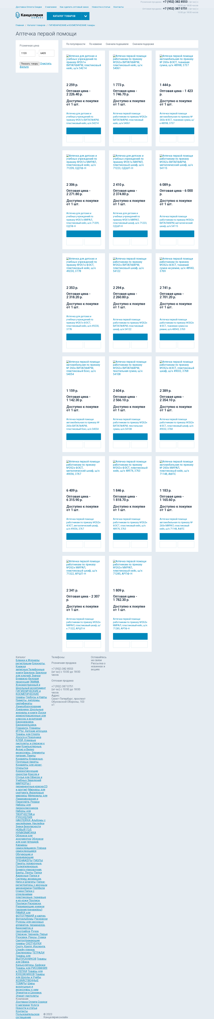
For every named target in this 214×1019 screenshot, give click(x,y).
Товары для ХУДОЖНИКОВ (29, 973)
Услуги (35, 1005)
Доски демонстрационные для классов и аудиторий (31, 715)
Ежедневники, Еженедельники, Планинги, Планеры (28, 725)
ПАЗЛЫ (38, 860)
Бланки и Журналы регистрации (28, 662)
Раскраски (40, 918)
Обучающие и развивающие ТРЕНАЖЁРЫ (25, 857)
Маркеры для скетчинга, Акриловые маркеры (30, 792)
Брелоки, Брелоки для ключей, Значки (31, 674)
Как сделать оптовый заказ (74, 7)
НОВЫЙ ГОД (24, 829)
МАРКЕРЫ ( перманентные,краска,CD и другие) (31, 786)
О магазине (51, 7)
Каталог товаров (36, 25)
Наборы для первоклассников (27, 806)
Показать (66, 47)
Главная (20, 25)
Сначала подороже (143, 44)
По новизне (95, 44)
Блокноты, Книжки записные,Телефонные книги (30, 668)
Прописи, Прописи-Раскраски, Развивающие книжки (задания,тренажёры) (30, 905)
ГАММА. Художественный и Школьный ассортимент (31, 685)
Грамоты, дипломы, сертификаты (28, 702)
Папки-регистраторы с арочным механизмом (31, 885)
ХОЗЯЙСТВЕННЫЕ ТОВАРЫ (27, 982)
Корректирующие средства (27, 772)
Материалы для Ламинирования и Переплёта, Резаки (31, 798)
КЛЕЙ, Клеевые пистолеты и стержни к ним (30, 743)
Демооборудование (28, 706)
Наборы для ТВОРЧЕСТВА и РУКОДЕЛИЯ (25, 814)
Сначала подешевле (117, 44)
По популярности (75, 44)
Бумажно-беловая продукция (27, 680)
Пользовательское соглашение (27, 1016)
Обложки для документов (24, 837)
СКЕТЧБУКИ (33, 943)
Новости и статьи (101, 7)
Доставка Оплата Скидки (29, 7)
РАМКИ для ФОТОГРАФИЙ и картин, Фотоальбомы (31, 915)
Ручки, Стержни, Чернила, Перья (31, 933)
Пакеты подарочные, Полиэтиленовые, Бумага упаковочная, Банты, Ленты (29, 868)
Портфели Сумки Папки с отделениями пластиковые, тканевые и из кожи (31, 894)
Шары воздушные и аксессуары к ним (27, 986)
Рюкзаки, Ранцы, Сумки (31, 937)
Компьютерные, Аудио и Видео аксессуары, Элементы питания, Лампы (30, 751)
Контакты (119, 7)
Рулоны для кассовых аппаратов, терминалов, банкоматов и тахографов (30, 926)
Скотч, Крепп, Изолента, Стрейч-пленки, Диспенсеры (30, 949)
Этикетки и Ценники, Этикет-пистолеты (29, 994)
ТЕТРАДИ (38, 952)
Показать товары (29, 63)
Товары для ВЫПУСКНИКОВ (26, 957)
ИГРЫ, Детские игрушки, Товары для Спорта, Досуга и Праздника (31, 734)
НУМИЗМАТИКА (26, 832)
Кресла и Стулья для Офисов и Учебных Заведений (29, 777)
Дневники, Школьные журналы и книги (29, 711)
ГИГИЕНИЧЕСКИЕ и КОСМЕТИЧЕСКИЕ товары (72, 25)
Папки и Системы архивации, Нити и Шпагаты (28, 878)
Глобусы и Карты (36, 697)
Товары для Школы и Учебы (30, 976)
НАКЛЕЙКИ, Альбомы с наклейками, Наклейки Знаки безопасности (30, 823)
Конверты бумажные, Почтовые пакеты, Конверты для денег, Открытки (29, 763)
